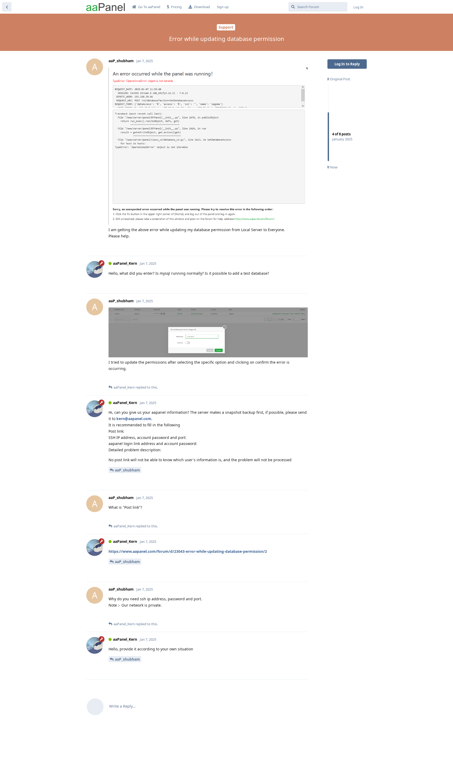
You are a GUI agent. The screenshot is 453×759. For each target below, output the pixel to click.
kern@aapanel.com (133, 418)
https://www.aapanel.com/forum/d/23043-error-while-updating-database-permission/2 (188, 551)
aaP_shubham (127, 470)
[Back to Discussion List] (7, 7)
